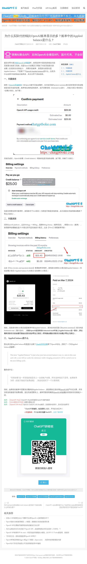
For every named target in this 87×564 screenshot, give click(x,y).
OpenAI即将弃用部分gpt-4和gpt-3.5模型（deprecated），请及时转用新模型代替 (33, 540)
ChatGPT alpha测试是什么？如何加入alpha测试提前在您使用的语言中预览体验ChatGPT (64, 506)
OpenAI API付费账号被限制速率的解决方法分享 (23, 525)
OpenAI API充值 (43, 496)
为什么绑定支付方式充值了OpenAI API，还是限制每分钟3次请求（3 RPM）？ (33, 529)
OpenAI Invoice (69, 496)
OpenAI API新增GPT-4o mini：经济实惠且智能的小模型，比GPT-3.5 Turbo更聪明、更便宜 (37, 532)
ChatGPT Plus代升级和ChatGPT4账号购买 (35, 400)
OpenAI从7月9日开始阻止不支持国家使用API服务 (23, 543)
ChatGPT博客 (10, 8)
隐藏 (71, 64)
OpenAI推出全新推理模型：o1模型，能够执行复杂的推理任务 (27, 522)
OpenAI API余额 (59, 392)
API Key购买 (51, 8)
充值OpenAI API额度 (22, 63)
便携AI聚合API (29, 402)
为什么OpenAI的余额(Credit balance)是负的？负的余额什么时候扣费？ (23, 506)
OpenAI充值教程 (15, 85)
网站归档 (46, 557)
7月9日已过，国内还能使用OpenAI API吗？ (21, 536)
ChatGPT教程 (22, 25)
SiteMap (40, 557)
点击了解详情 (58, 412)
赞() (44, 482)
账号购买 (25, 8)
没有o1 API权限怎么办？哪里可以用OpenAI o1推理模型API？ (27, 518)
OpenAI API (64, 389)
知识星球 (76, 8)
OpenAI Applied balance (34, 71)
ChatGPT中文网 (42, 344)
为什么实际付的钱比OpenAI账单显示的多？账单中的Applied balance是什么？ (54, 490)
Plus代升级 (37, 8)
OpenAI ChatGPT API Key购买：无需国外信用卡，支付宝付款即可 (46, 404)
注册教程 (64, 8)
